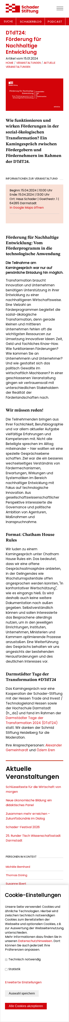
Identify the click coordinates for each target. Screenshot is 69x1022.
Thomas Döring (16, 875)
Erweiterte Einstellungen (23, 982)
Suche (8, 21)
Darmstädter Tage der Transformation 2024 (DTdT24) (32, 720)
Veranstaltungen (28, 63)
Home (9, 63)
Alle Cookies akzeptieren (26, 1006)
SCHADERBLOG (31, 22)
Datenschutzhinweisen (35, 941)
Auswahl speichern (22, 993)
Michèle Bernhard (18, 867)
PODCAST (55, 22)
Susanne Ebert (16, 884)
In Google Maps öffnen (27, 207)
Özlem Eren (46, 750)
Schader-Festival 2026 (23, 827)
